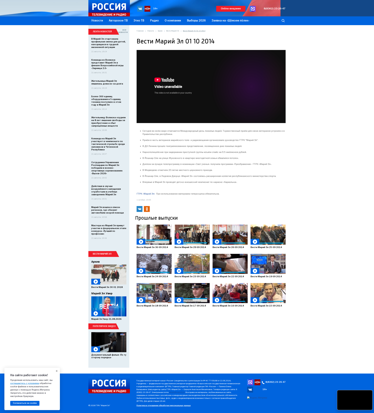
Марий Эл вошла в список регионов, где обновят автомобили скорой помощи (107, 210)
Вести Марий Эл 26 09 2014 (228, 247)
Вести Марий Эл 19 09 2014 (266, 277)
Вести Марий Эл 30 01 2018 (107, 287)
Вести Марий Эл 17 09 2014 (190, 306)
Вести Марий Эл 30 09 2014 (152, 247)
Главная (140, 31)
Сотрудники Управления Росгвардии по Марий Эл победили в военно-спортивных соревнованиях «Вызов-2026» (107, 168)
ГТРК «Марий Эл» (146, 194)
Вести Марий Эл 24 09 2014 (152, 277)
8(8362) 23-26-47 (274, 9)
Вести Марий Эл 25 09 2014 (266, 247)
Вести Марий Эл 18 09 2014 (152, 306)
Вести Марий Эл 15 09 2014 (266, 306)
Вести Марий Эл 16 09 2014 (228, 306)
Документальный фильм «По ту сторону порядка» (108, 356)
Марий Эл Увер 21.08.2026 (106, 319)
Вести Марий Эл (172, 31)
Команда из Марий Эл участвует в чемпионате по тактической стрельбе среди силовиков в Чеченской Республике (108, 144)
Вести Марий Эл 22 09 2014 (228, 277)
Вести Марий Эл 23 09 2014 (190, 277)
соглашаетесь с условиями (24, 383)
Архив (160, 31)
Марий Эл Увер (101, 293)
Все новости (122, 31)
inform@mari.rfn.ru (177, 392)
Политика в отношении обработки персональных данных (163, 405)
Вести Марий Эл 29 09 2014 (190, 247)
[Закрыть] (56, 371)
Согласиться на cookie (25, 403)
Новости (150, 31)
